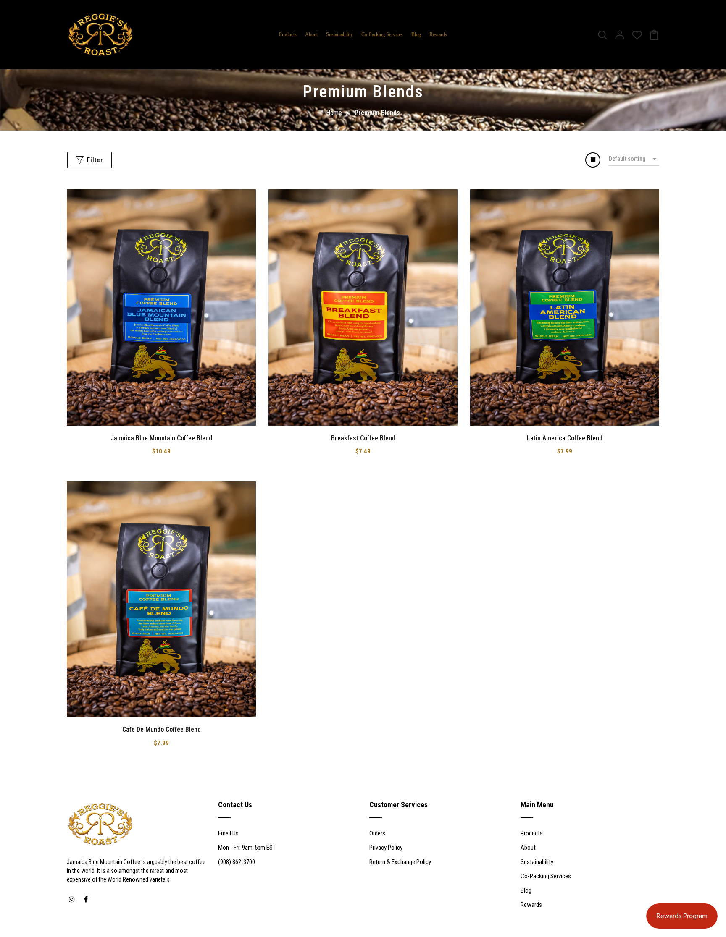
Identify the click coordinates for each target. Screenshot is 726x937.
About (311, 34)
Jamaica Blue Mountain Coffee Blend (161, 438)
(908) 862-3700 (236, 862)
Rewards (438, 34)
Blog (416, 34)
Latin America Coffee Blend (564, 438)
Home (334, 113)
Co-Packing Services (382, 34)
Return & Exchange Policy (400, 862)
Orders (377, 833)
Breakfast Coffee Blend (363, 438)
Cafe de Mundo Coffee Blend (161, 729)
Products (288, 34)
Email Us (228, 833)
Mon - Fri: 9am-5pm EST (247, 847)
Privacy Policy (385, 847)
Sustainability (339, 34)
